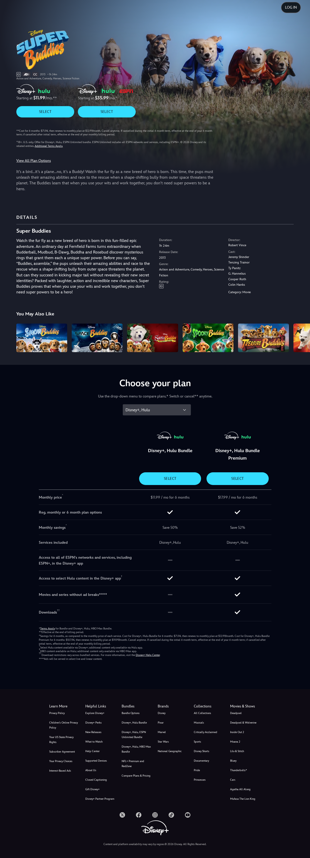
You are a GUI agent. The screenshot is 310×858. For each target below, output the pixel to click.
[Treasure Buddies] (263, 338)
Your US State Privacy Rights (61, 740)
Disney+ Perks (93, 722)
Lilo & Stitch (237, 751)
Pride (197, 770)
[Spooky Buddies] (208, 338)
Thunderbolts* (238, 770)
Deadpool (236, 713)
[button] (100, 706)
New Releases (93, 732)
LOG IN (291, 7)
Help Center (92, 751)
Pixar (161, 722)
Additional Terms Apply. (49, 146)
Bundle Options (131, 713)
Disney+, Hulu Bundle (134, 722)
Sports (197, 741)
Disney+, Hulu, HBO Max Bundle (136, 749)
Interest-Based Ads (60, 770)
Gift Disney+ (92, 789)
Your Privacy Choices (60, 761)
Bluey (233, 760)
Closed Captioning (96, 779)
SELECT (45, 112)
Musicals (199, 722)
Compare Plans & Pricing (136, 775)
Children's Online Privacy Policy (63, 725)
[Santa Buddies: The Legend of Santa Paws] (152, 338)
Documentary (201, 760)
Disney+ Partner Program (99, 798)
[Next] (301, 337)
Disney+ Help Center (148, 655)
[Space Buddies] (97, 338)
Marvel (162, 732)
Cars (232, 779)
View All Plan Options (33, 160)
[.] (122, 815)
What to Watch (94, 741)
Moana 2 (235, 741)
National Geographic (170, 751)
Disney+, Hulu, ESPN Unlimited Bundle (134, 735)
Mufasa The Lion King (242, 798)
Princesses (200, 779)
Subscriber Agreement (62, 751)
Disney (161, 713)
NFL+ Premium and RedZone (133, 764)
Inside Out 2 (237, 732)
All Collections (202, 713)
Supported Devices (96, 760)
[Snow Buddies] (41, 338)
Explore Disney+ (94, 713)
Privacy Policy (57, 713)
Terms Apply (47, 628)
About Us (90, 770)
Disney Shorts (201, 751)
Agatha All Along (240, 789)
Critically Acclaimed (205, 732)
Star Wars (163, 741)
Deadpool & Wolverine (243, 722)
